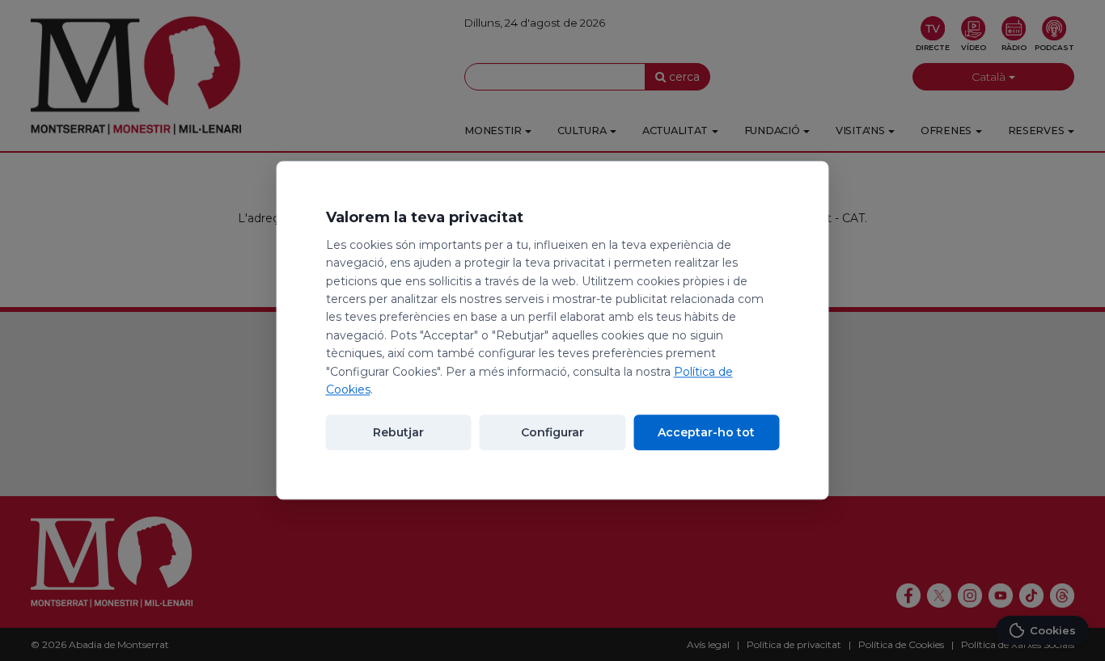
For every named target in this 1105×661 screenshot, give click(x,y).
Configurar (552, 433)
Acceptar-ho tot (706, 433)
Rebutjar (398, 433)
